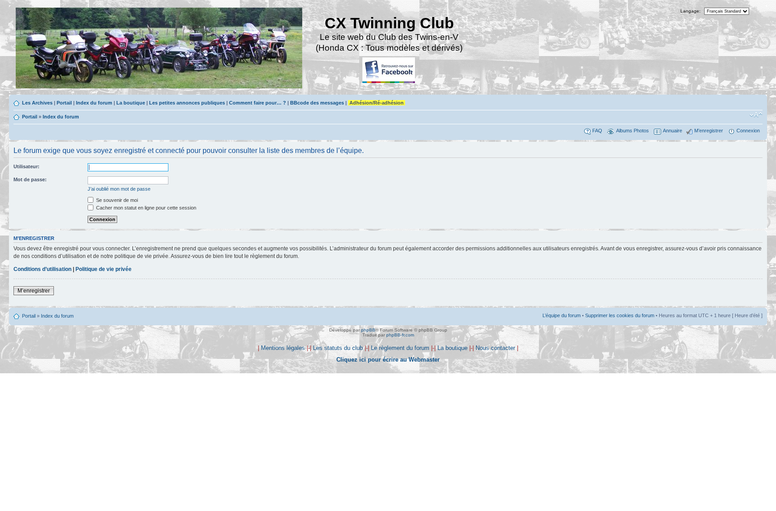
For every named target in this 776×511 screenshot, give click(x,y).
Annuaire (672, 130)
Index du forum (94, 102)
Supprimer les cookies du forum (619, 315)
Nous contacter (495, 348)
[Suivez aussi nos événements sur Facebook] (389, 70)
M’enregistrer (708, 130)
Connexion (748, 130)
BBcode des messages (317, 102)
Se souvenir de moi (116, 200)
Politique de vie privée (103, 269)
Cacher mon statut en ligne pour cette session (145, 207)
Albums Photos (632, 130)
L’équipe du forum (561, 315)
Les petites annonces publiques (187, 102)
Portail (64, 102)
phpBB (368, 330)
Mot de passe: (30, 179)
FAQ (597, 130)
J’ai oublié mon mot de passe (119, 189)
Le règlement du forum (400, 348)
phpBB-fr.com (400, 334)
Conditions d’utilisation (42, 269)
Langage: (690, 11)
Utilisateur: (26, 166)
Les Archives (37, 102)
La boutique (130, 102)
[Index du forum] (159, 49)
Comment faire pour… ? (257, 102)
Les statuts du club (338, 348)
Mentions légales (283, 348)
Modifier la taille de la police (756, 115)
